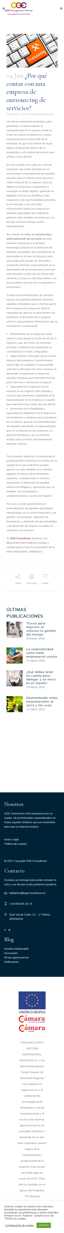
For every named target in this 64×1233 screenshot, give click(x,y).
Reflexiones (11, 961)
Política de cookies (15, 843)
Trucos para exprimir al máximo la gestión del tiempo (41, 628)
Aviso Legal (11, 839)
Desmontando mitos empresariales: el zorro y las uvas (42, 701)
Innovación (11, 953)
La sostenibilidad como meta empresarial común (41, 652)
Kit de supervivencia (16, 957)
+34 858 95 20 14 (20, 903)
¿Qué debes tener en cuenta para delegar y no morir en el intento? (41, 677)
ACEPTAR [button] (44, 1225)
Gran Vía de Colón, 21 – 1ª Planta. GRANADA (29, 916)
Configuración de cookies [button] (19, 1225)
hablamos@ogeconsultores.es (27, 893)
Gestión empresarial (42, 114)
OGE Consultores (36, 860)
